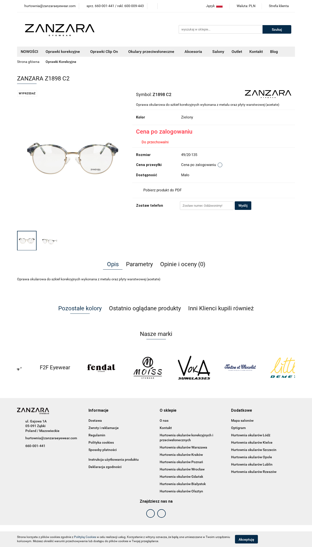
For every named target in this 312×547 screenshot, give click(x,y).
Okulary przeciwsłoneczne (151, 51)
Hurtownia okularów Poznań (181, 462)
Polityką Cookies (85, 537)
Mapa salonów (242, 420)
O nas (164, 420)
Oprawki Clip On (104, 51)
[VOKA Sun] (179, 367)
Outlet (237, 51)
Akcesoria (194, 51)
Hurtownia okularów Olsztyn (181, 491)
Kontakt (256, 51)
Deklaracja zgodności (105, 467)
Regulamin (96, 435)
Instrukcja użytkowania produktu (113, 459)
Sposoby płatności (102, 450)
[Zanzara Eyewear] (268, 94)
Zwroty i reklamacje (103, 428)
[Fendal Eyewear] (86, 367)
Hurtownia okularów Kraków (181, 455)
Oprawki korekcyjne (63, 51)
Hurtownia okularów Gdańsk (181, 477)
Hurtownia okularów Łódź (250, 435)
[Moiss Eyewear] (133, 367)
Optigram (238, 428)
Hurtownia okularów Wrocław (182, 469)
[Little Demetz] (272, 367)
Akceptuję (246, 539)
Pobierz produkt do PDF (162, 190)
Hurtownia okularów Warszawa (183, 447)
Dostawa (95, 420)
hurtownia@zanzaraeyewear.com (51, 438)
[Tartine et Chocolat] (225, 367)
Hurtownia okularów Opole (251, 457)
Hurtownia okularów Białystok (183, 484)
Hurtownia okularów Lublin (252, 464)
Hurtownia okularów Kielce (252, 442)
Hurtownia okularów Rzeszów (253, 472)
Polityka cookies (101, 442)
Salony (218, 51)
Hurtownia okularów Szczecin (253, 450)
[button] (98, 410)
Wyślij (243, 205)
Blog (274, 51)
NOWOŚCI (29, 51)
